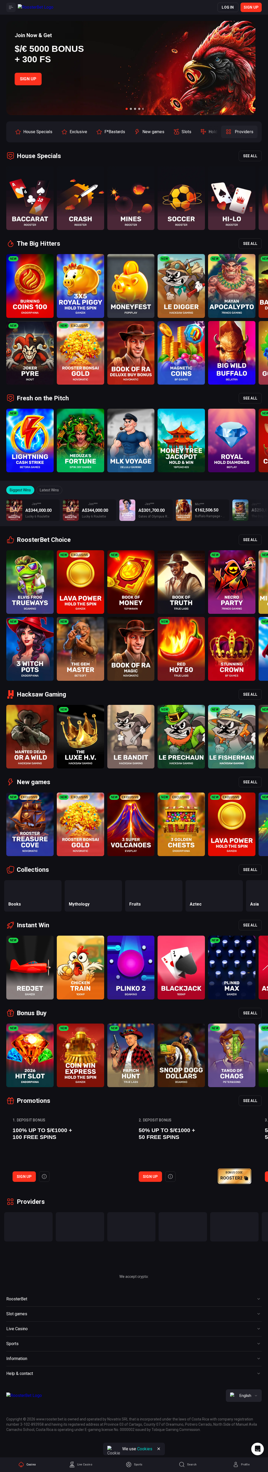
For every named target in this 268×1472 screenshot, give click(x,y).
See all (250, 156)
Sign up (251, 7)
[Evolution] (131, 1226)
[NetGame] (234, 1226)
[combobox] (244, 1395)
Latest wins (49, 490)
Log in (228, 7)
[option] (33, 132)
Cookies (144, 1448)
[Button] (11, 7)
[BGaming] (80, 1226)
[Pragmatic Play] (28, 1226)
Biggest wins (20, 490)
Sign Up (28, 78)
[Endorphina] (183, 1226)
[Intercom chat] (257, 1449)
